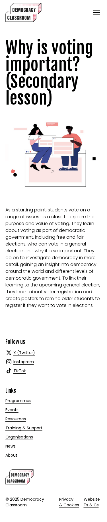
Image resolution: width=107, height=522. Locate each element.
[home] (23, 12)
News (10, 446)
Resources (15, 419)
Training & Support (23, 428)
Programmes (18, 401)
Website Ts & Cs (92, 502)
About (11, 455)
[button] (95, 12)
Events (11, 410)
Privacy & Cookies (69, 502)
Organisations (19, 437)
